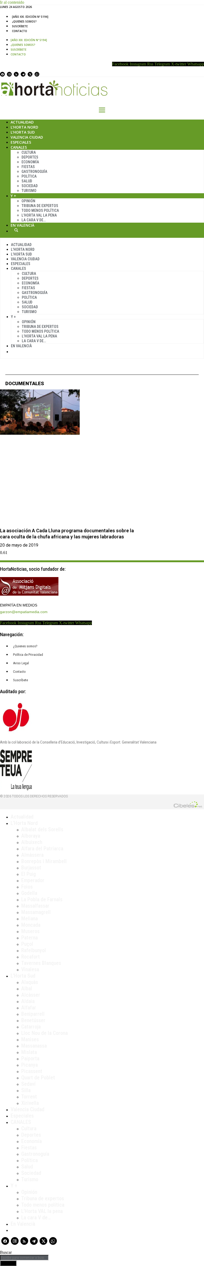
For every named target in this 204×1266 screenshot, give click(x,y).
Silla (26, 1090)
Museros (30, 931)
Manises (30, 1039)
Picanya (29, 1065)
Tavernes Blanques (41, 963)
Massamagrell (36, 912)
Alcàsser (30, 995)
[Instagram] (9, 74)
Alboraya (30, 836)
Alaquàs (29, 982)
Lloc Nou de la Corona (44, 1033)
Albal (26, 988)
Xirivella (30, 1103)
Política (29, 176)
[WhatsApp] (37, 74)
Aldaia (28, 1001)
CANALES (21, 1122)
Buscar (16, 230)
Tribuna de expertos (40, 206)
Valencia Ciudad (27, 137)
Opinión (28, 201)
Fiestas (28, 167)
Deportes (30, 157)
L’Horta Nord (24, 127)
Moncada (30, 925)
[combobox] (24, 1257)
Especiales (21, 142)
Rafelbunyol (33, 950)
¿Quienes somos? (24, 21)
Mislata (29, 1052)
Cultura (29, 152)
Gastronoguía (34, 171)
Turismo (29, 190)
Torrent (29, 1096)
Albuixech (31, 842)
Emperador (32, 880)
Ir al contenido (12, 2)
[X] (30, 74)
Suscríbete (20, 26)
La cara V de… (34, 220)
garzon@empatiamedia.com (24, 612)
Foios (27, 886)
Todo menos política (40, 210)
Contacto (19, 31)
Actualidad (22, 122)
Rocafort (30, 956)
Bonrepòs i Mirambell (44, 861)
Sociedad (30, 186)
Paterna (29, 937)
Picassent (31, 1071)
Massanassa (34, 1046)
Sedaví (28, 1084)
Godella (29, 893)
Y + (13, 195)
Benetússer (33, 1020)
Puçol (27, 944)
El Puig (28, 874)
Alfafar (28, 1007)
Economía (30, 162)
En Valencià (22, 225)
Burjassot (31, 867)
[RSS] (16, 74)
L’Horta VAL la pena (42, 1211)
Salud (27, 181)
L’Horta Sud (23, 132)
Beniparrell (33, 1014)
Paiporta (30, 1058)
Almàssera (32, 855)
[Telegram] (23, 74)
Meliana (29, 918)
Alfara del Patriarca (42, 848)
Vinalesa (30, 969)
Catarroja (31, 1026)
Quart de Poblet (38, 1077)
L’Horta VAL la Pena (39, 215)
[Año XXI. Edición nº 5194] (30, 17)
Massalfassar (35, 906)
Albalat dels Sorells (42, 829)
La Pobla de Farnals (41, 899)
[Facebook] (2, 74)
